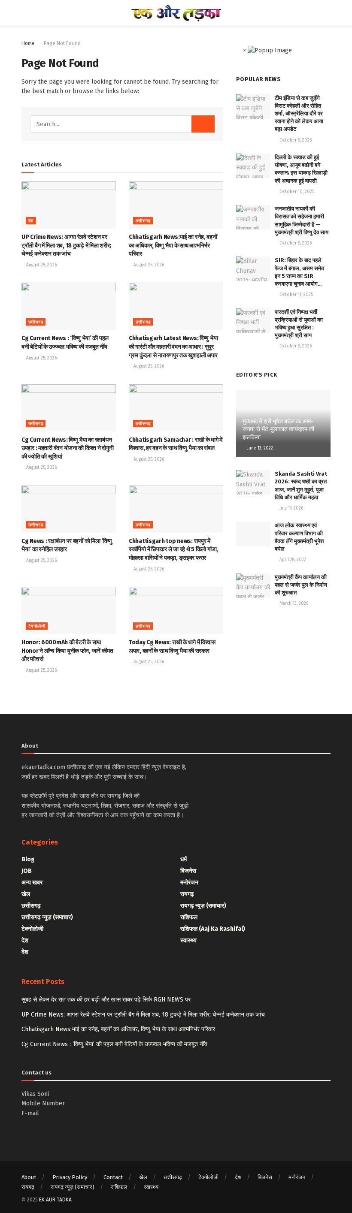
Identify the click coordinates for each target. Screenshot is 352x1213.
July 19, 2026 (290, 508)
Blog (28, 859)
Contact (113, 1177)
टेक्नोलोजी (36, 626)
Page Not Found (62, 43)
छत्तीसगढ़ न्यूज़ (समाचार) (47, 917)
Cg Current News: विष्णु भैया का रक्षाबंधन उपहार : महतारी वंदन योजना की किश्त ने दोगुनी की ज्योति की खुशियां (67, 448)
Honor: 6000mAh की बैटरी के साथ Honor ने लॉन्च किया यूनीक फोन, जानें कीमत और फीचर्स (67, 651)
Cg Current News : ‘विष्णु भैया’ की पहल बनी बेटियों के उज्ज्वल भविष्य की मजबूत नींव (114, 1044)
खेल (25, 894)
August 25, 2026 (41, 265)
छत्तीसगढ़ (143, 220)
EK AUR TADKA (55, 1200)
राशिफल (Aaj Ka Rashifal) (212, 928)
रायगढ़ (187, 894)
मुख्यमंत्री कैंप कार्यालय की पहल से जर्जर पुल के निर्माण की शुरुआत (301, 585)
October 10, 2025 (296, 191)
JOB (26, 871)
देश (30, 220)
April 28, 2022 (292, 559)
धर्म (183, 859)
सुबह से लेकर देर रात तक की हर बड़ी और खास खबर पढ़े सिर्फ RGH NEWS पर (106, 999)
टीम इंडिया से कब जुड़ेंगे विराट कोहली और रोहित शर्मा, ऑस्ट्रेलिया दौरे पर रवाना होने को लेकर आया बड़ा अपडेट (299, 114)
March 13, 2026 (293, 603)
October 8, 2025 (295, 140)
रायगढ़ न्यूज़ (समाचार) (203, 905)
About (28, 1177)
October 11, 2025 (295, 294)
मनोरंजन (189, 882)
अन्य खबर (31, 882)
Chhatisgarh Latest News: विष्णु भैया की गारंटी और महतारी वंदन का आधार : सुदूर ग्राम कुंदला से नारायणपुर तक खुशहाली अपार (173, 347)
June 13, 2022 (259, 448)
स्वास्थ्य (188, 940)
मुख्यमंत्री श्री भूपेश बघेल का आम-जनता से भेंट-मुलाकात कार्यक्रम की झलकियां (278, 429)
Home (28, 43)
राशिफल (188, 917)
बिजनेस (188, 871)
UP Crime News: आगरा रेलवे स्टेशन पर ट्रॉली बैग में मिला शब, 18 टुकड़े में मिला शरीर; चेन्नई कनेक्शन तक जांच (66, 245)
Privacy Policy (69, 1177)
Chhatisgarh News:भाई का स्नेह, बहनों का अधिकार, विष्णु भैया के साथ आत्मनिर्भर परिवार (173, 245)
